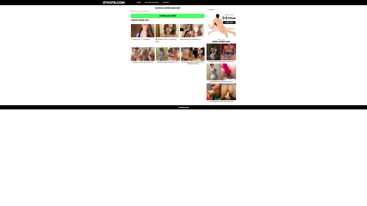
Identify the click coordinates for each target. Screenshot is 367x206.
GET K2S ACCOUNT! (152, 2)
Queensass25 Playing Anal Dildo (221, 81)
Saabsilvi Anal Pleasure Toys (167, 62)
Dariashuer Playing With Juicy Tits (221, 61)
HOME (139, 2)
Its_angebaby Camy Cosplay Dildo (221, 101)
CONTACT (166, 2)
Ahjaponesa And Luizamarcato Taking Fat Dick (192, 63)
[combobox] (221, 9)
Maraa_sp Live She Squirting (143, 62)
